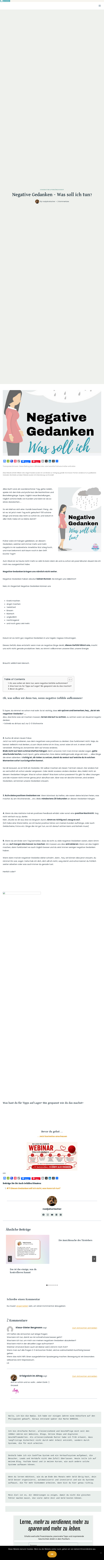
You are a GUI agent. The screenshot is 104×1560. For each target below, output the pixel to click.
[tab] (47, 1285)
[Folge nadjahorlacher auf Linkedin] (56, 1215)
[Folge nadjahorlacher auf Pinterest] (61, 1215)
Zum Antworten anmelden (84, 1328)
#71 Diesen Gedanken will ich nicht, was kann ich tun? (33, 1188)
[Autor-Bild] (37, 201)
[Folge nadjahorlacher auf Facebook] (43, 1215)
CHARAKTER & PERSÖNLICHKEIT (52, 190)
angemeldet (22, 1306)
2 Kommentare (63, 201)
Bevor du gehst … (17, 689)
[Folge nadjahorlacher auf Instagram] (48, 1215)
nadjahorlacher (49, 201)
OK (52, 1554)
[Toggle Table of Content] (69, 679)
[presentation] (27, 1249)
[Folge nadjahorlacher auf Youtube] (52, 1215)
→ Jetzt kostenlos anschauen (52, 1136)
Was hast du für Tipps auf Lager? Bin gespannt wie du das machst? (41, 686)
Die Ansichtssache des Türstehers (75, 1240)
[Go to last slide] (10, 1259)
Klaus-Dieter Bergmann (29, 1327)
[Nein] (101, 1553)
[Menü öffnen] (99, 6)
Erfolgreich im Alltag (31, 1375)
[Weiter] (94, 1259)
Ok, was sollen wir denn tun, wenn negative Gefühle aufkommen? (38, 683)
